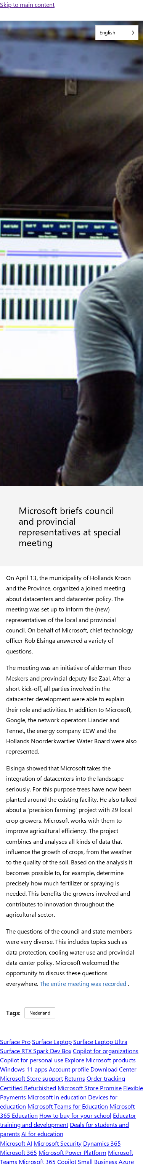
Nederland (39, 1013)
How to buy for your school (75, 1115)
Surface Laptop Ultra (100, 1042)
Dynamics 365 (102, 1143)
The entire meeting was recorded (83, 983)
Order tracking (106, 1078)
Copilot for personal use (31, 1060)
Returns (74, 1078)
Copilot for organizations (105, 1051)
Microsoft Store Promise (90, 1088)
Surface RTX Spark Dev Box (35, 1051)
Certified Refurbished (28, 1088)
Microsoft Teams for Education (67, 1106)
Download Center (113, 1069)
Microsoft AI (16, 1143)
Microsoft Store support (31, 1078)
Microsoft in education (57, 1097)
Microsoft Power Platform (72, 1152)
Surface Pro (15, 1042)
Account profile (69, 1069)
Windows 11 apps (23, 1069)
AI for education (42, 1134)
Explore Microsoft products (100, 1060)
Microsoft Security (58, 1143)
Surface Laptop (52, 1042)
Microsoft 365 (18, 1152)
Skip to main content (27, 4)
